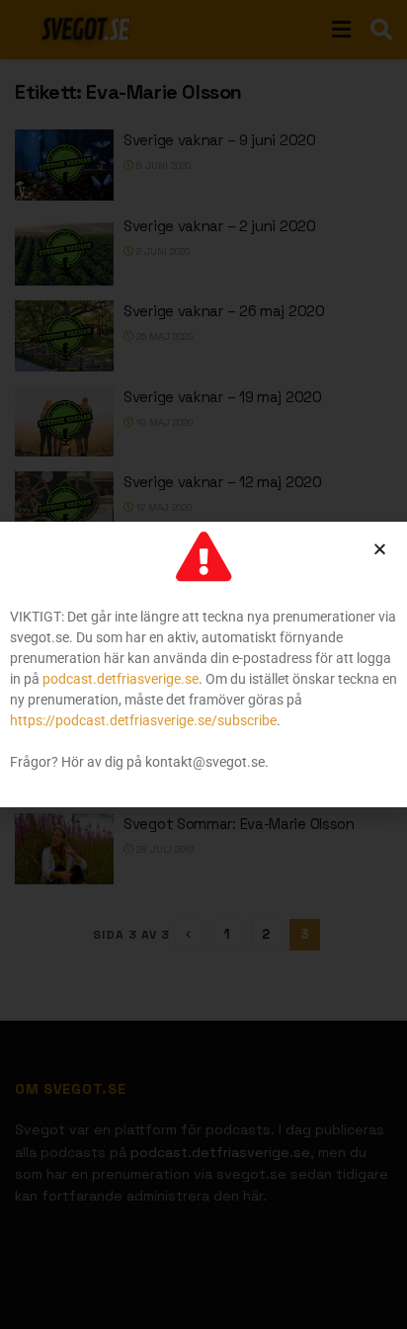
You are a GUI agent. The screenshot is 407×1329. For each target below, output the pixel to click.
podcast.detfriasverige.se (120, 679)
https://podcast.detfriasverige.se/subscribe (143, 720)
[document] (203, 664)
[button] (379, 548)
